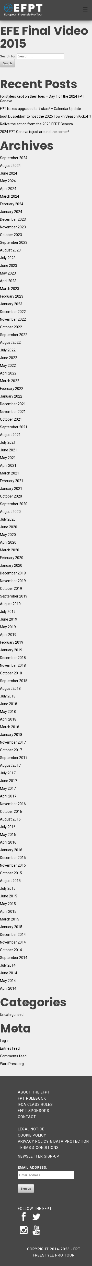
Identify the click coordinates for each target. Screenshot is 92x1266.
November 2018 (13, 665)
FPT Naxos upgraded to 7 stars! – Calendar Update (40, 109)
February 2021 (11, 481)
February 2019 (11, 642)
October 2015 (11, 873)
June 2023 (8, 266)
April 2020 (8, 542)
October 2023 (11, 235)
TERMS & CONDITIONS (38, 1148)
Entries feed (10, 1048)
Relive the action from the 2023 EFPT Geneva (36, 124)
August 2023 (10, 250)
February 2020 (11, 558)
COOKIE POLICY (32, 1135)
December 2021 (13, 404)
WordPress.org (12, 1064)
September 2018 (13, 681)
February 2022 (11, 389)
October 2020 (11, 496)
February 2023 (11, 296)
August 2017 (10, 765)
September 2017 (13, 758)
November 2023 (13, 227)
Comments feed (13, 1056)
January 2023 (11, 304)
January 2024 (11, 212)
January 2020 (11, 565)
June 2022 (8, 358)
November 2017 (13, 742)
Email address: (32, 1167)
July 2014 (8, 965)
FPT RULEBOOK (32, 1098)
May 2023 (8, 273)
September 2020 (13, 504)
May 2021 (8, 458)
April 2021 (8, 465)
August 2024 (10, 166)
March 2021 (9, 473)
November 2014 (13, 942)
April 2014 (8, 988)
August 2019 (10, 604)
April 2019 (8, 635)
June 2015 (8, 896)
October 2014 (11, 950)
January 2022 (11, 396)
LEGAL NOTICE (31, 1129)
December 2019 (13, 573)
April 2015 (8, 911)
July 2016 (8, 827)
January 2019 (11, 650)
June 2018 (8, 704)
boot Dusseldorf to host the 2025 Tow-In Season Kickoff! (45, 116)
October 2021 (11, 419)
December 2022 (13, 312)
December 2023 (13, 219)
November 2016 (13, 804)
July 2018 (8, 696)
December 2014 (13, 935)
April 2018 (8, 719)
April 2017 (8, 796)
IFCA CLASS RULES (35, 1104)
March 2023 (9, 289)
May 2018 (8, 712)
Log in (4, 1041)
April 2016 (8, 842)
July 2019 (8, 612)
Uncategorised (12, 1014)
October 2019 (11, 588)
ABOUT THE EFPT (34, 1092)
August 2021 (10, 435)
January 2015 (11, 927)
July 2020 (8, 519)
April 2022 (8, 373)
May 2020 (8, 535)
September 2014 (13, 958)
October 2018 (11, 673)
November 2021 (13, 412)
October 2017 (11, 750)
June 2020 (8, 527)
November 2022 (13, 319)
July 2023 (8, 258)
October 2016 (11, 811)
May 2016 (8, 835)
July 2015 (8, 888)
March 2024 (9, 196)
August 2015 (10, 881)
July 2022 (8, 350)
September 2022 (13, 335)
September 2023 (13, 242)
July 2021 (8, 442)
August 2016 (10, 819)
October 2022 (11, 327)
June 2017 (8, 781)
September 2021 (13, 427)
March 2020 (9, 550)
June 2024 (8, 173)
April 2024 (8, 189)
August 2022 (10, 342)
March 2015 (9, 919)
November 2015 (13, 865)
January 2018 (11, 735)
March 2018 (9, 727)
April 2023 (8, 281)
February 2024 (11, 204)
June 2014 (8, 973)
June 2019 (8, 619)
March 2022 (9, 381)
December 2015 (13, 858)
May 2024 (8, 181)
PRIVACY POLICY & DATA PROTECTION (53, 1141)
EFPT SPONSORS (33, 1111)
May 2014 (8, 981)
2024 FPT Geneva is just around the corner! (34, 132)
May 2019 (8, 627)
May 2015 (8, 904)
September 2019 (13, 596)
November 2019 (13, 581)
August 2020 (10, 512)
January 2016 (11, 850)
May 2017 (8, 788)
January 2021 (11, 489)
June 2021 (8, 450)
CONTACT (27, 1117)
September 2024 (13, 158)
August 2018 (10, 688)
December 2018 (13, 658)
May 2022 (8, 365)
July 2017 (8, 773)
